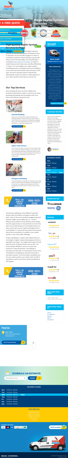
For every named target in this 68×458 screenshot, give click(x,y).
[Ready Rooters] (9, 5)
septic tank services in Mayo (22, 62)
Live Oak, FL (50, 320)
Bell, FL (49, 318)
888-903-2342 (34, 201)
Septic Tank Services (34, 414)
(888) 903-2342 (57, 61)
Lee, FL (49, 312)
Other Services (34, 418)
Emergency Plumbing (34, 416)
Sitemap (34, 420)
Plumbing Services (34, 412)
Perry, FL (49, 316)
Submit (32, 378)
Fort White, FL (51, 314)
